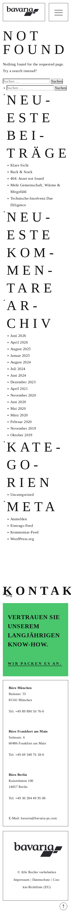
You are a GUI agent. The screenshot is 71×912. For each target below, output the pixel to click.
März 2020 (19, 415)
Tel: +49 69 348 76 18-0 (26, 755)
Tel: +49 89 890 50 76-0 (26, 711)
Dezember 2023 (23, 382)
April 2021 (19, 388)
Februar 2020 (21, 422)
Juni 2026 (18, 336)
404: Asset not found (27, 178)
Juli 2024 (17, 369)
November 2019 (23, 428)
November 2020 (23, 395)
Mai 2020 (18, 408)
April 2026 (19, 342)
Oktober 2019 (21, 435)
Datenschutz (41, 880)
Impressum (22, 880)
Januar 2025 (20, 355)
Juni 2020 (18, 402)
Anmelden (18, 519)
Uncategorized (22, 494)
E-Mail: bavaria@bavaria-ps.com (33, 818)
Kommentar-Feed (24, 532)
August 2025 (20, 349)
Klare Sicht (19, 165)
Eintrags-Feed (21, 525)
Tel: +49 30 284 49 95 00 (27, 798)
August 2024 (20, 362)
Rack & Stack (21, 172)
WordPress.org (22, 539)
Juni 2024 (18, 375)
